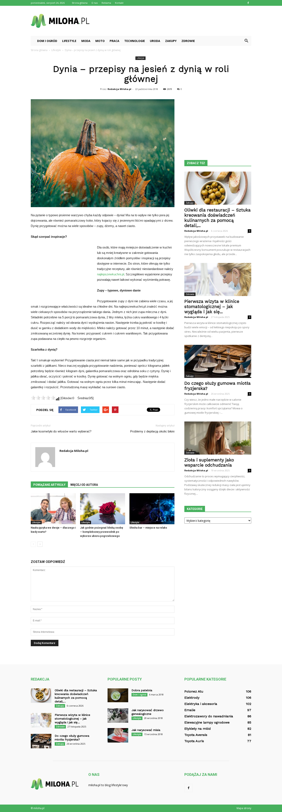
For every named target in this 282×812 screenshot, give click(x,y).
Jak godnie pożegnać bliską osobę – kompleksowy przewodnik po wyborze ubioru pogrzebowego (101, 531)
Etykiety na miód (197, 729)
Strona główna (80, 2)
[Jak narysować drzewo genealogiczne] (118, 715)
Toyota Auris (194, 741)
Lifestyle (69, 41)
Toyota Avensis (195, 735)
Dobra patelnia (142, 690)
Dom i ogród (47, 41)
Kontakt (119, 2)
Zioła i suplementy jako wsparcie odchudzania (209, 462)
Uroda (155, 41)
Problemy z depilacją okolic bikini (152, 431)
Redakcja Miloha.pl (119, 89)
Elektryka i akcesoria (200, 704)
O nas (94, 2)
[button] (246, 41)
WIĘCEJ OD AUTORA (84, 484)
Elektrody (191, 698)
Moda (85, 41)
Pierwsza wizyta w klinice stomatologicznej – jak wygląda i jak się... (211, 306)
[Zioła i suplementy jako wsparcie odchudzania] (217, 438)
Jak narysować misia (146, 730)
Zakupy (171, 41)
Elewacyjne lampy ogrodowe (207, 722)
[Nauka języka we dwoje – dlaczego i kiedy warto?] (53, 508)
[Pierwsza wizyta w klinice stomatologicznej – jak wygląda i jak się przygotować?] (217, 279)
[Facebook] (248, 3)
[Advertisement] (176, 21)
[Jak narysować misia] (118, 735)
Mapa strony (244, 808)
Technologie (134, 41)
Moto (100, 41)
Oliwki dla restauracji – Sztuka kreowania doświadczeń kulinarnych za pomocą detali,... (217, 217)
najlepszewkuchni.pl (110, 274)
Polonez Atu (193, 691)
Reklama (106, 2)
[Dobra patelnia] (118, 695)
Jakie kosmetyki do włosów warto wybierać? (61, 431)
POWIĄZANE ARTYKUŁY (49, 484)
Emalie (189, 710)
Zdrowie (188, 41)
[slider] (43, 397)
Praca (114, 41)
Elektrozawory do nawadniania (208, 716)
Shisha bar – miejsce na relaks (148, 527)
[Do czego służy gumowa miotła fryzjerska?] (217, 361)
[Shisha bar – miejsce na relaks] (151, 508)
